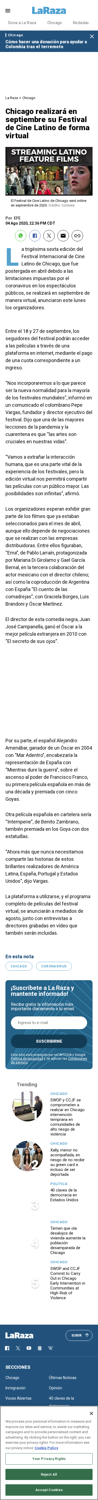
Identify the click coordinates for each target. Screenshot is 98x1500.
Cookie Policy (46, 1448)
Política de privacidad (27, 1059)
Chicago (54, 23)
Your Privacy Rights (49, 1459)
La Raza (11, 98)
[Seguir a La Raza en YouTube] (28, 1348)
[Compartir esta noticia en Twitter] (49, 235)
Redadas (81, 23)
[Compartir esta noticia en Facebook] (35, 235)
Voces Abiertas (18, 1398)
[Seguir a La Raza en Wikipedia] (50, 1348)
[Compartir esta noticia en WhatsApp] (20, 235)
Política (58, 1184)
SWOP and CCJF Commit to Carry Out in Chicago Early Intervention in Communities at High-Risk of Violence (67, 1283)
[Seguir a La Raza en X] (18, 1348)
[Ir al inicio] (27, 1335)
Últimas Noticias (62, 1378)
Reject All (49, 1474)
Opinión (55, 1388)
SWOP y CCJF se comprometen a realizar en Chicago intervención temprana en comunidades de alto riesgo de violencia (67, 1117)
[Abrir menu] (8, 11)
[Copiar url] (77, 235)
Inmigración (15, 1388)
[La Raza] (49, 10)
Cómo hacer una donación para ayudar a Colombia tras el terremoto (46, 44)
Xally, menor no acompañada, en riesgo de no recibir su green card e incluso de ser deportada (67, 1162)
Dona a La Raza (22, 23)
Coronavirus (54, 966)
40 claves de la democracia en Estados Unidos (64, 1195)
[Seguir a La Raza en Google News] (39, 1348)
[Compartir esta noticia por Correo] (63, 235)
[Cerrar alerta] (92, 37)
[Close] (91, 1413)
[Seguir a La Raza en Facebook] (7, 1348)
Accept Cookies (49, 1490)
